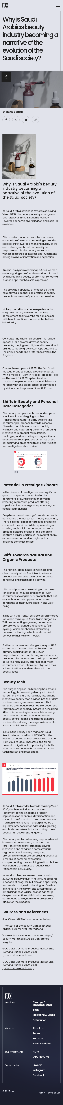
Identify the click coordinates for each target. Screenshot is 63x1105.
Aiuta (36, 1051)
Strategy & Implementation (42, 1003)
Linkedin (37, 1065)
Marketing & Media (44, 1015)
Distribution (39, 1020)
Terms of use (53, 1092)
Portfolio (38, 1038)
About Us (38, 1028)
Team (36, 1033)
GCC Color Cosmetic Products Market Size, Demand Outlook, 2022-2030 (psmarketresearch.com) (28, 952)
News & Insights (42, 1043)
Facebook (38, 1075)
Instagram (39, 1070)
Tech (36, 1010)
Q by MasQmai (41, 1057)
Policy (42, 1092)
